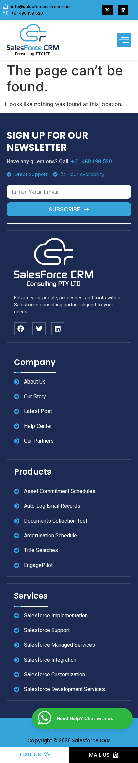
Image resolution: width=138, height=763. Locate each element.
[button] (124, 40)
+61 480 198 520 (91, 161)
